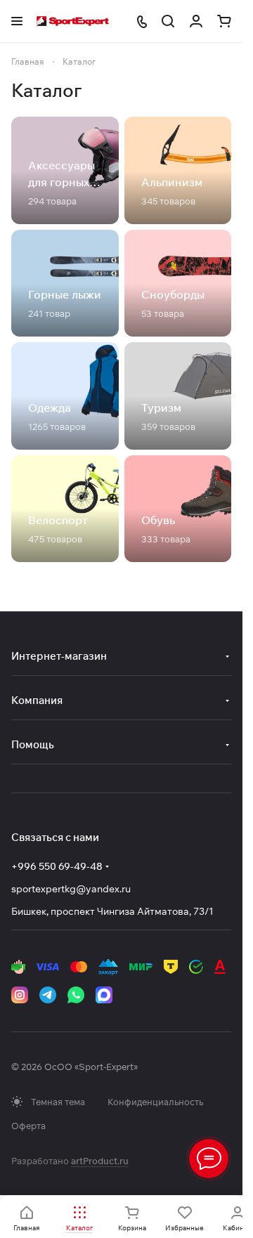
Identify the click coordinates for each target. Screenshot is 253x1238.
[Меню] (208, 1158)
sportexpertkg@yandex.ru (71, 888)
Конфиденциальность (155, 1101)
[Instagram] (19, 994)
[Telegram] (47, 994)
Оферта (28, 1125)
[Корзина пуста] (224, 21)
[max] (104, 994)
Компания (37, 700)
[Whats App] (75, 994)
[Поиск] (168, 21)
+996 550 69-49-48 (57, 866)
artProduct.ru (100, 1160)
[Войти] (196, 21)
